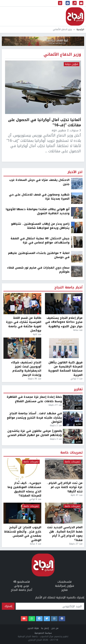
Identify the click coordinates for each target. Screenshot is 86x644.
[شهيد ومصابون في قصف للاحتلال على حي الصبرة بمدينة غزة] (77, 198)
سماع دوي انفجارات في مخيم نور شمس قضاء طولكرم (38, 270)
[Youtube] (24, 618)
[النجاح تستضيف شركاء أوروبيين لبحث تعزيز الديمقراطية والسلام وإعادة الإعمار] (22, 348)
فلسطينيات (64, 581)
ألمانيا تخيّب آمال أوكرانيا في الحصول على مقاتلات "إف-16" (44, 122)
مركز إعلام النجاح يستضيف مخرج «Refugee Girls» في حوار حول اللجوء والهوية (64, 322)
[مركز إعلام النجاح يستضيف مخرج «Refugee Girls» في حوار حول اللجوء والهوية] (64, 303)
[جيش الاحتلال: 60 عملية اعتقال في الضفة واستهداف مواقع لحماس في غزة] (77, 242)
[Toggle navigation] (60, 3)
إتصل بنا (45, 628)
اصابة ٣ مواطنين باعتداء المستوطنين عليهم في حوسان (38, 255)
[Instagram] (54, 618)
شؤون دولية (71, 64)
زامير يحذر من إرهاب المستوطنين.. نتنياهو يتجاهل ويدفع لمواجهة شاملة (40, 226)
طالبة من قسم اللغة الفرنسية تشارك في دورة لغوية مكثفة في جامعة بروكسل (23, 324)
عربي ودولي (21, 586)
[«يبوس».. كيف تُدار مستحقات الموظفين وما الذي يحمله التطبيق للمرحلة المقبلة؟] (22, 468)
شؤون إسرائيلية (64, 586)
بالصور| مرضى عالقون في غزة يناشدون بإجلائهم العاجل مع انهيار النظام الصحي (34, 433)
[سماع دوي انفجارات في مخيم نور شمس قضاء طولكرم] (77, 271)
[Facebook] (61, 618)
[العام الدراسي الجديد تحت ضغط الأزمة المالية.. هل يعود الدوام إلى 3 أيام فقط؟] (64, 513)
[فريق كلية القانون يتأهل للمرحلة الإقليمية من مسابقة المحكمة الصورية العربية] (64, 348)
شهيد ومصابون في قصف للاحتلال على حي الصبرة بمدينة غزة (39, 197)
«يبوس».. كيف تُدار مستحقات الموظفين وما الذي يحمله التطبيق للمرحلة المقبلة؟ (24, 489)
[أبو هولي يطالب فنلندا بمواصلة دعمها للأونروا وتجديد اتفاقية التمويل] (77, 212)
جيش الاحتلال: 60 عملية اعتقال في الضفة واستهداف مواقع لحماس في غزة (40, 240)
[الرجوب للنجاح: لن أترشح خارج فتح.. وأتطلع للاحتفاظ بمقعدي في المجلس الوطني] (22, 513)
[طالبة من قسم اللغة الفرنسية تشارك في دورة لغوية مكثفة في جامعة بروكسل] (22, 303)
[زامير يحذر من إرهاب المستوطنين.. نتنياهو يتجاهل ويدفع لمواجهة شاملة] (77, 227)
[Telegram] (39, 618)
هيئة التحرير (33, 628)
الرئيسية (80, 29)
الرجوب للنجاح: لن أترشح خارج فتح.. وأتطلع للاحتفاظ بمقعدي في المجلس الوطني (22, 533)
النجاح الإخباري (75, 16)
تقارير (78, 389)
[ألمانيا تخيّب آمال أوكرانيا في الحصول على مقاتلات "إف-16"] (43, 87)
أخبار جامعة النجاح (68, 287)
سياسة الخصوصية (43, 633)
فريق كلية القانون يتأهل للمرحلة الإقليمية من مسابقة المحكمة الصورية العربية (65, 368)
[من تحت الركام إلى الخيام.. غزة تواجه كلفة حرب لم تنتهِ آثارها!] (64, 468)
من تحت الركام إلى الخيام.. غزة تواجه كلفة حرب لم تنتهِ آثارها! (65, 487)
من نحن (54, 628)
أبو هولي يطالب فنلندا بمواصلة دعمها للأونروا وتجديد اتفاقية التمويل (37, 211)
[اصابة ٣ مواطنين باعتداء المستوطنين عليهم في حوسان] (77, 256)
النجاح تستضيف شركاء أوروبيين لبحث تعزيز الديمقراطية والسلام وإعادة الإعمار (26, 368)
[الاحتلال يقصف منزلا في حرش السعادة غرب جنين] (77, 183)
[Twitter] (47, 618)
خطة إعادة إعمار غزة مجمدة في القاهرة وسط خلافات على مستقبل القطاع (34, 399)
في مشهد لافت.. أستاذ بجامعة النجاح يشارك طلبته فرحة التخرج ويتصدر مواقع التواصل (34, 417)
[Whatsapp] (31, 618)
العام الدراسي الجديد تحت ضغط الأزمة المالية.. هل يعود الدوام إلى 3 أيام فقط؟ (65, 533)
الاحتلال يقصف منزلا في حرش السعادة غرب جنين (39, 182)
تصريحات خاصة (71, 452)
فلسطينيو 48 (21, 581)
